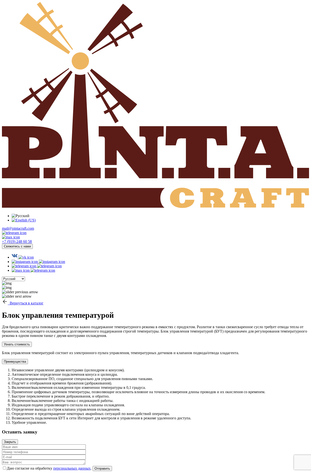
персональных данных (72, 468)
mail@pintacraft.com (18, 228)
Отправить (102, 468)
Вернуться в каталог (25, 303)
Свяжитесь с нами (17, 246)
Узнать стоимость (17, 344)
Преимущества (15, 361)
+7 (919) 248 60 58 (17, 241)
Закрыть (10, 442)
